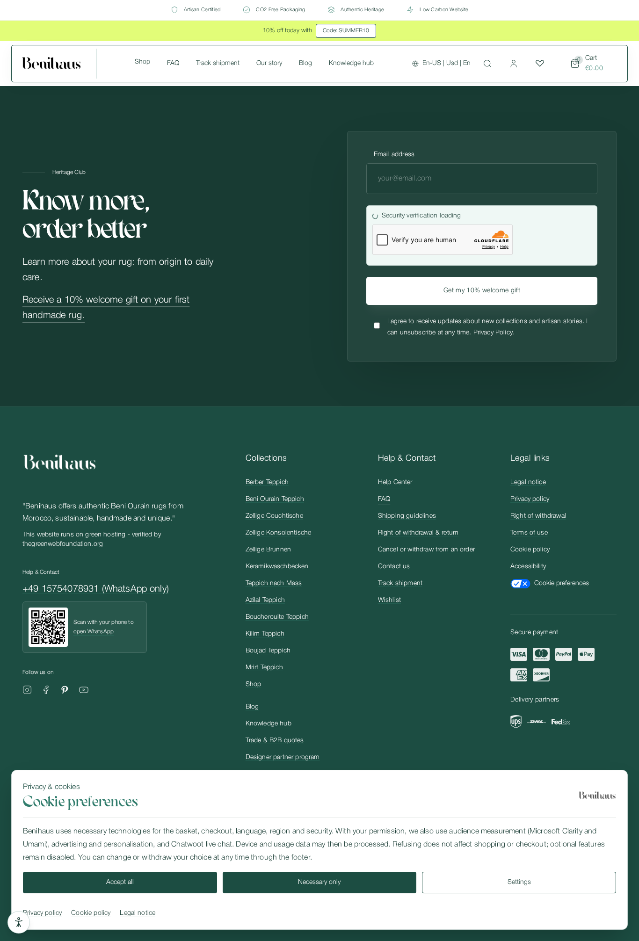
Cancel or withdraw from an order (426, 550)
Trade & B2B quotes (275, 741)
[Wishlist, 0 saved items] (539, 63)
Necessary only (319, 882)
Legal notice (528, 482)
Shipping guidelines (407, 516)
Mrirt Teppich (264, 668)
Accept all (120, 882)
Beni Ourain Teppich (275, 499)
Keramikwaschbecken (277, 567)
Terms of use (529, 533)
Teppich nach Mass (274, 583)
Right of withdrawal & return (418, 533)
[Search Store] (487, 63)
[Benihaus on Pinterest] (64, 690)
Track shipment (218, 63)
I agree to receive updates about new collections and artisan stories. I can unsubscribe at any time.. (487, 327)
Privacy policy (529, 499)
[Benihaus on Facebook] (46, 690)
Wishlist (389, 600)
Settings (519, 882)
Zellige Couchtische (274, 516)
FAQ (173, 63)
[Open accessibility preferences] (18, 922)
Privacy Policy (492, 333)
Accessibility (528, 567)
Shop (142, 62)
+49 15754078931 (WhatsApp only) (95, 589)
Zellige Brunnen (268, 550)
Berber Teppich (267, 482)
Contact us (394, 567)
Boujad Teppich (268, 651)
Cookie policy (530, 550)
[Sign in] (513, 63)
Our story (269, 63)
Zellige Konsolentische (279, 533)
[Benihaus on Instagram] (27, 690)
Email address (394, 155)
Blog (305, 63)
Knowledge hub (351, 63)
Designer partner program (283, 757)
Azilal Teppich (265, 600)
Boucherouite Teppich (277, 617)
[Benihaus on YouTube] (84, 690)
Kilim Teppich (265, 634)
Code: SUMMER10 (346, 30)
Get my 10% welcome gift (481, 291)
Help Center (395, 482)
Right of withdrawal (538, 516)
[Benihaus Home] (59, 64)
